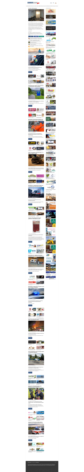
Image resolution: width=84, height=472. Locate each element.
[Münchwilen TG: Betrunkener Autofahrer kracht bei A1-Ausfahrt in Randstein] (36, 293)
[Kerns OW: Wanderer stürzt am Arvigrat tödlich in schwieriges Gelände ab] (36, 359)
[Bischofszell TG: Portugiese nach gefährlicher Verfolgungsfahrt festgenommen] (36, 60)
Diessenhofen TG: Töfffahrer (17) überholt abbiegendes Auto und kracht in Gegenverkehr (36, 255)
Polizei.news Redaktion (33, 132)
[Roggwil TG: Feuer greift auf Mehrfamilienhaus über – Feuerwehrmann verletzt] (36, 326)
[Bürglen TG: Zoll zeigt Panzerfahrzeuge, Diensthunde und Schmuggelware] (36, 394)
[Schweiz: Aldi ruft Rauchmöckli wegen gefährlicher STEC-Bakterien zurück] (36, 226)
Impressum (29, 462)
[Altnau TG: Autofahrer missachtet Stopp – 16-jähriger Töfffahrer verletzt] (36, 160)
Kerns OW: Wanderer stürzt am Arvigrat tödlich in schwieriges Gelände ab (36, 352)
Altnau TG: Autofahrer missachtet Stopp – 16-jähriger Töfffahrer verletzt (35, 153)
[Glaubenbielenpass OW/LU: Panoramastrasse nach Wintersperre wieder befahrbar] (36, 93)
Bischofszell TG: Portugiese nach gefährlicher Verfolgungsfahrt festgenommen (36, 53)
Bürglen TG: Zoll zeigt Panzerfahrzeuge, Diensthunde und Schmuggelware (35, 386)
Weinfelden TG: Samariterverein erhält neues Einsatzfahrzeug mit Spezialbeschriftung (35, 186)
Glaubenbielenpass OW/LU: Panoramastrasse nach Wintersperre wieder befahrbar (36, 86)
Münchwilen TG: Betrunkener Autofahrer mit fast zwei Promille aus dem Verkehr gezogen (35, 120)
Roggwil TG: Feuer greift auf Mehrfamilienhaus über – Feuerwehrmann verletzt (36, 319)
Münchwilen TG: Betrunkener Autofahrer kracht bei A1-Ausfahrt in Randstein (36, 287)
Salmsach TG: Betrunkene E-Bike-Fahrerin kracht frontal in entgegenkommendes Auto (35, 422)
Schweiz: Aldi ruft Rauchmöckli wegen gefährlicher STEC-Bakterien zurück (34, 218)
